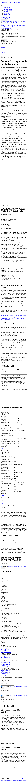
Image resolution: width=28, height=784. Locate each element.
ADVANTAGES (8, 10)
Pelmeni (9, 26)
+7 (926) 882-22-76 (5, 662)
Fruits (20, 25)
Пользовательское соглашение (19, 780)
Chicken (11, 25)
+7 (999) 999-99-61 (5, 650)
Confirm (3, 568)
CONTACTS (7, 14)
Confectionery (4, 26)
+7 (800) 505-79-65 (5, 18)
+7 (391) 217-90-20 (5, 656)
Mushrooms (14, 26)
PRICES (6, 12)
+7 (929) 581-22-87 (5, 664)
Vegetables (15, 25)
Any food (20, 26)
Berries (23, 25)
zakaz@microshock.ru (6, 652)
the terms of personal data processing (17, 566)
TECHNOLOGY (8, 9)
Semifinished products (6, 28)
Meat (2, 25)
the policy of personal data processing (18, 686)
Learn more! (3, 40)
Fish (4, 25)
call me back (4, 20)
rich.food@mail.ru (5, 666)
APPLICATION (7, 7)
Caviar (7, 25)
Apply (2, 448)
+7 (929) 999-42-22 (5, 17)
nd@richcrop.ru (4, 665)
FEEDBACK (7, 13)
